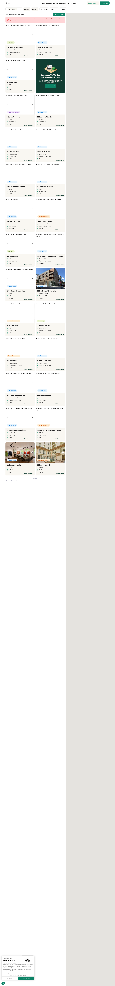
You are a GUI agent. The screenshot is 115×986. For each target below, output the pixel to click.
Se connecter (104, 3)
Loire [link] (19, 481)
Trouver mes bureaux (45, 3)
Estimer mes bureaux (59, 3)
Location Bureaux (10, 481)
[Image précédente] (8, 35)
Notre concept (71, 3)
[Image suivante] (32, 35)
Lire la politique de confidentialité (10, 973)
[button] (3, 983)
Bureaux (26, 9)
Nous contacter (93, 3)
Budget (63, 9)
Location (34, 9)
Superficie (53, 9)
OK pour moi (26, 978)
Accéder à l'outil (50, 86)
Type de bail (43, 9)
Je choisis (9, 978)
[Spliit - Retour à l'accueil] (7, 3)
